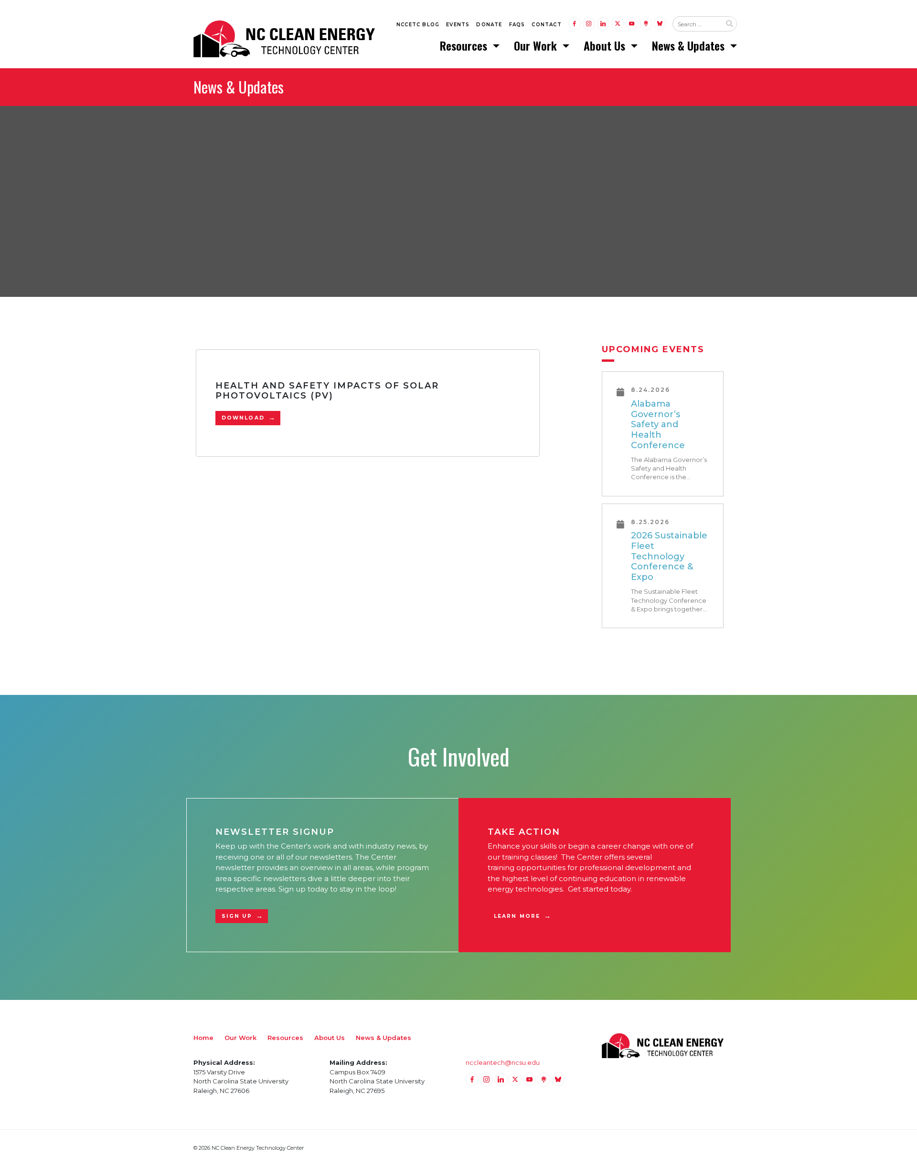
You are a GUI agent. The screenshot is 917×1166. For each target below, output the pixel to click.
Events (457, 24)
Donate (489, 24)
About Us (606, 45)
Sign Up (237, 916)
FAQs (517, 24)
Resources (465, 45)
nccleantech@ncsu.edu (503, 1062)
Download (243, 418)
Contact (546, 24)
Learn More (517, 916)
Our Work (537, 45)
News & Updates (689, 45)
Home (203, 1037)
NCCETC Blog (417, 24)
